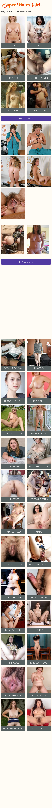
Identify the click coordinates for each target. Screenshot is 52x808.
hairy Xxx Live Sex (26, 118)
